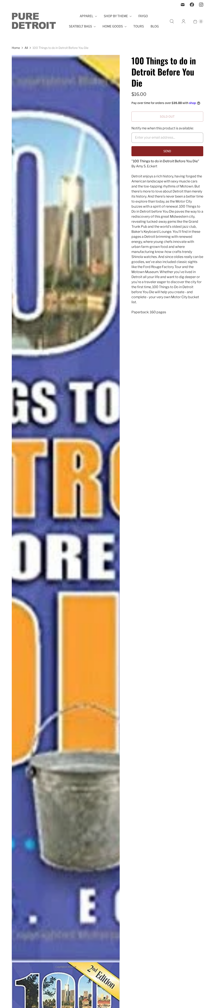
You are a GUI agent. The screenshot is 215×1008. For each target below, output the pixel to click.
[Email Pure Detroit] (182, 4)
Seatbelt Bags (80, 26)
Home (16, 47)
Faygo (143, 16)
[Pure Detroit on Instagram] (201, 4)
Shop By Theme (116, 16)
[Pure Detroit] (34, 21)
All (26, 47)
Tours (138, 26)
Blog (155, 26)
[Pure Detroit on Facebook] (192, 4)
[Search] (172, 21)
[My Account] (183, 21)
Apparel (86, 16)
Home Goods (112, 26)
